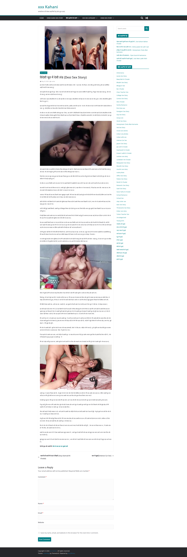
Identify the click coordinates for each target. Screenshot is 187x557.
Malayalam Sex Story (123, 163)
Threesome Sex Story (123, 208)
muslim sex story (122, 169)
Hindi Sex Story (106, 18)
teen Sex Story (121, 205)
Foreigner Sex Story (123, 111)
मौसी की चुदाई (120, 246)
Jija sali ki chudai (122, 147)
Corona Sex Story (122, 98)
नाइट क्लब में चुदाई (121, 230)
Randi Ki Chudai (122, 182)
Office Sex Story (122, 176)
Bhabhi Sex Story (122, 82)
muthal (53, 81)
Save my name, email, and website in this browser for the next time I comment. (69, 533)
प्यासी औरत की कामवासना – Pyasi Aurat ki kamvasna (131, 55)
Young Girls (120, 221)
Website (41, 522)
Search (146, 28)
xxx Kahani (48, 6)
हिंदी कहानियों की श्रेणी (71, 18)
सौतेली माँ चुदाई (120, 256)
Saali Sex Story (121, 188)
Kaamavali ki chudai (123, 150)
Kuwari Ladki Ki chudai (124, 153)
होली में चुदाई (120, 259)
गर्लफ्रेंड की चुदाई (121, 224)
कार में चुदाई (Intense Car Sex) (101, 456)
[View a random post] (146, 18)
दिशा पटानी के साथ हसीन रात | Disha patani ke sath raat (133, 47)
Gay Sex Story (121, 115)
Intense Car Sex (122, 140)
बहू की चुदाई (120, 237)
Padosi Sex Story (122, 179)
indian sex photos (122, 134)
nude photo (120, 172)
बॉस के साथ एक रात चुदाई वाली (60, 446)
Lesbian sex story (122, 156)
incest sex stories (122, 131)
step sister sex (121, 201)
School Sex (120, 198)
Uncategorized (121, 217)
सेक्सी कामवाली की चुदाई (122, 250)
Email (40, 513)
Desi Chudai (44, 72)
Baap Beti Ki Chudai (123, 79)
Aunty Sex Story (122, 76)
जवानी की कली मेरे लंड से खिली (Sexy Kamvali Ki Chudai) (55, 457)
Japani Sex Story (122, 143)
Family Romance (122, 105)
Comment (42, 477)
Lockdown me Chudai (124, 160)
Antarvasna (120, 73)
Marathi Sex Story (122, 166)
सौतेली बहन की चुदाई (122, 253)
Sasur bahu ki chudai (123, 192)
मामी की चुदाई (120, 243)
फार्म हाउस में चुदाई (121, 233)
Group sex (120, 118)
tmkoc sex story (122, 211)
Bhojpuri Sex (121, 86)
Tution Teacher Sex (123, 214)
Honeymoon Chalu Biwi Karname (127, 124)
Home (42, 18)
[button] (78, 18)
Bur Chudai (120, 89)
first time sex (121, 108)
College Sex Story (122, 95)
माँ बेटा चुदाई (120, 240)
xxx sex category (88, 18)
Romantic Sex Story (123, 185)
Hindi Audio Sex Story (55, 18)
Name (41, 503)
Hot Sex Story (121, 127)
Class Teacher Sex (122, 92)
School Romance (122, 195)
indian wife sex (121, 137)
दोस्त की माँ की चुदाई (122, 227)
